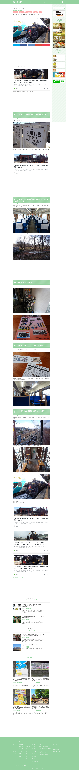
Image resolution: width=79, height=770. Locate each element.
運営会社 (24, 765)
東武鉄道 (21, 12)
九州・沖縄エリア (35, 761)
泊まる (39, 2)
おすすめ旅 (21, 748)
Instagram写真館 (56, 749)
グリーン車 (14, 748)
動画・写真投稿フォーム (58, 751)
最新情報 (51, 2)
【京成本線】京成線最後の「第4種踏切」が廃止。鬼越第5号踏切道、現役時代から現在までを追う (40, 707)
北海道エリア (28, 746)
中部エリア (27, 751)
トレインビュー (21, 751)
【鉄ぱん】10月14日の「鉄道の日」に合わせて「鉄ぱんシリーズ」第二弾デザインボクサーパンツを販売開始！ (33, 605)
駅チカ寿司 (34, 748)
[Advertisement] (31, 56)
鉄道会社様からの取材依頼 (43, 746)
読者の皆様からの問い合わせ (43, 754)
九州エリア (27, 758)
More (13, 716)
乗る (28, 2)
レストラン (34, 746)
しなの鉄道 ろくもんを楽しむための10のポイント (33, 644)
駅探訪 (20, 756)
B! (31, 44)
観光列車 (14, 753)
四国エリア (27, 756)
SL (19, 10)
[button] (65, 8)
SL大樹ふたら (29, 12)
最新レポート (56, 744)
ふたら (36, 12)
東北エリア (27, 748)
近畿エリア (27, 753)
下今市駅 (15, 12)
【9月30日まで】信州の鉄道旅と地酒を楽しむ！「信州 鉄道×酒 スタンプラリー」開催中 (21, 679)
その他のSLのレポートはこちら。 (19, 577)
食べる (45, 2)
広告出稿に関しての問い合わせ (44, 752)
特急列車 (14, 751)
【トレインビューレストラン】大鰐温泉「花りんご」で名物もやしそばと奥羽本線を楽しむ (40, 679)
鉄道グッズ (21, 746)
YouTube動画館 (56, 747)
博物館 (20, 753)
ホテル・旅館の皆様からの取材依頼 (45, 748)
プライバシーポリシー (17, 765)
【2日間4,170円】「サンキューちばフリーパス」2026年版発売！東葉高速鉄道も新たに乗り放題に (22, 707)
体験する (33, 2)
